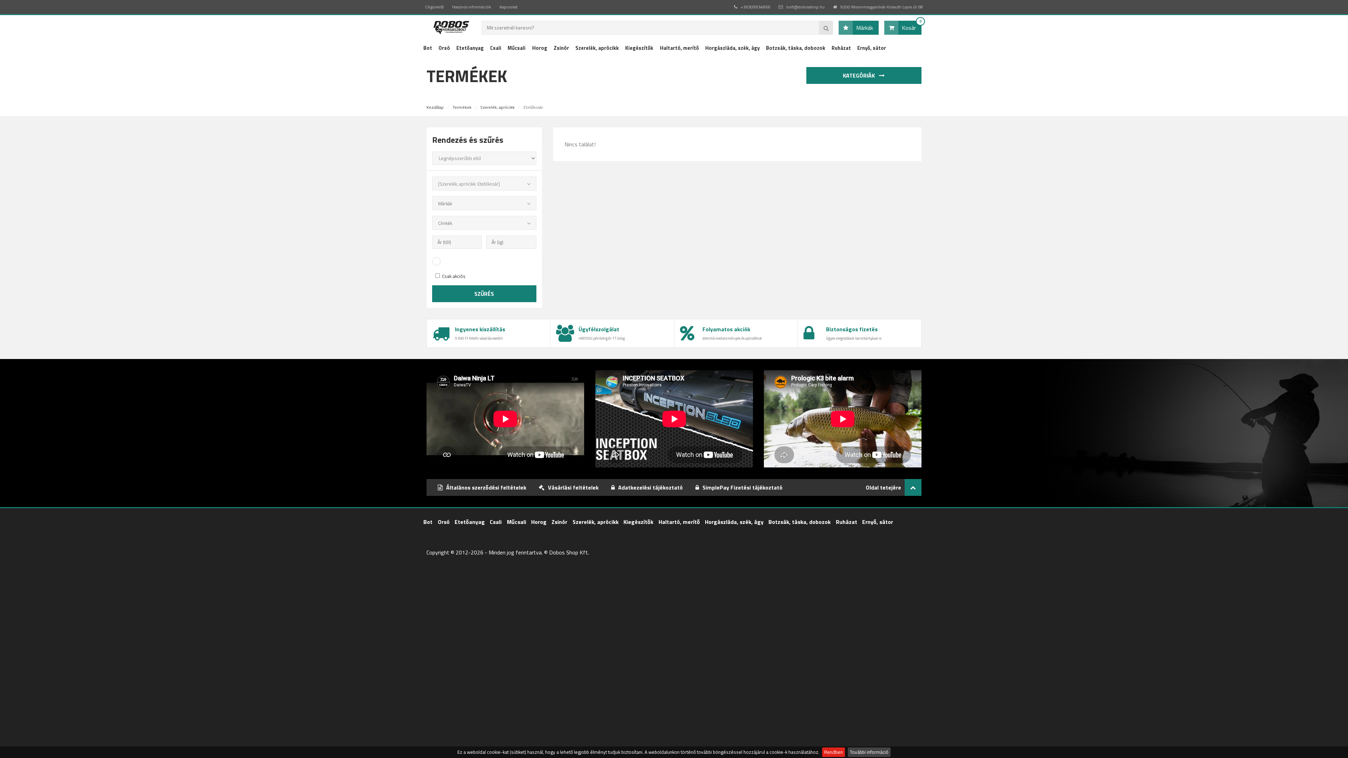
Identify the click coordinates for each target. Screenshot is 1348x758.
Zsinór (561, 48)
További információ (869, 752)
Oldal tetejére (883, 487)
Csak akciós (453, 276)
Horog (539, 48)
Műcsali (517, 48)
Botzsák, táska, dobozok (795, 48)
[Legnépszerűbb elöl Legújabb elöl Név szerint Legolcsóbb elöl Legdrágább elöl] (484, 158)
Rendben (833, 752)
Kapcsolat (508, 7)
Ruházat (841, 48)
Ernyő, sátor (871, 48)
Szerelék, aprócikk (597, 48)
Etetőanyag (470, 48)
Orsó (444, 48)
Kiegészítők (639, 48)
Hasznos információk (471, 7)
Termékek (461, 107)
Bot (427, 48)
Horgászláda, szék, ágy (732, 48)
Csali (495, 48)
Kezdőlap (435, 107)
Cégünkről (434, 7)
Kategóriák (859, 75)
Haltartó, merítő (679, 48)
